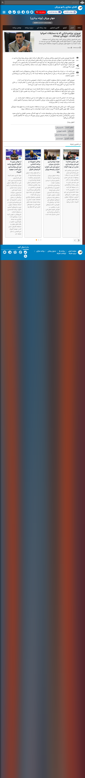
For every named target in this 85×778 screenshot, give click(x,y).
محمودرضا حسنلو (61, 135)
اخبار (72, 27)
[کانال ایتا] (27, 12)
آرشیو (65, 27)
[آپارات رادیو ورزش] (15, 253)
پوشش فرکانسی (68, 12)
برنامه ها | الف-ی (53, 12)
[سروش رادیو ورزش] (9, 253)
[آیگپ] (32, 12)
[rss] (10, 12)
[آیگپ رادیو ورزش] (4, 253)
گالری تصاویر (54, 27)
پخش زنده (42, 12)
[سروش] (23, 12)
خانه (79, 27)
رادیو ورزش (59, 127)
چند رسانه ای (41, 27)
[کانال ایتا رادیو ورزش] (20, 253)
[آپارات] (18, 12)
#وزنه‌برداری (59, 139)
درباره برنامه (29, 27)
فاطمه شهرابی (61, 131)
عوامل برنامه (17, 27)
